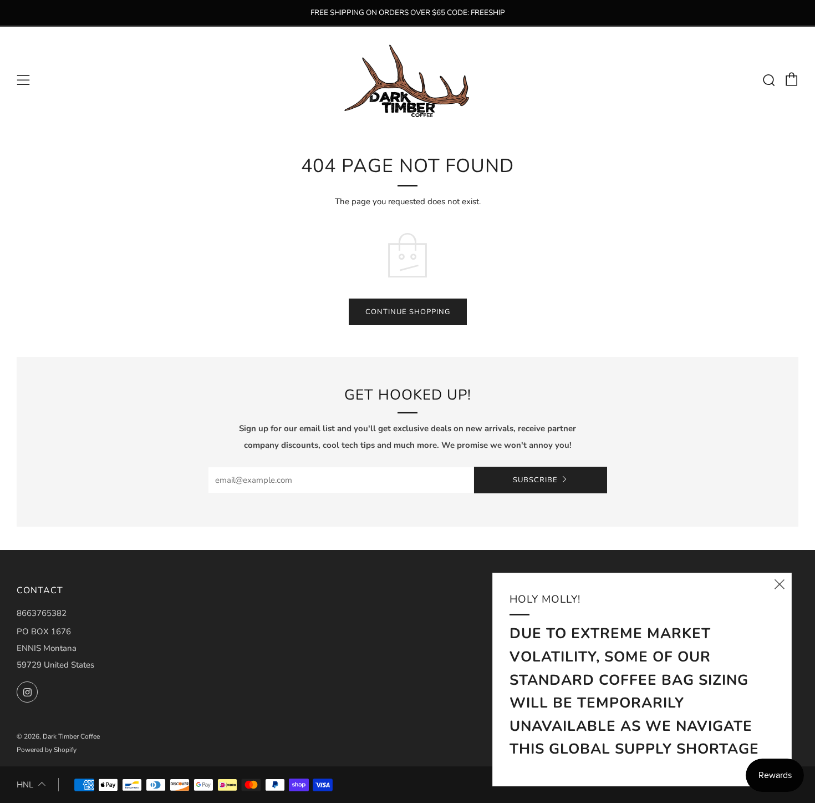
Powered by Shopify (47, 749)
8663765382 (42, 613)
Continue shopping (407, 312)
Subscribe (535, 480)
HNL (25, 784)
